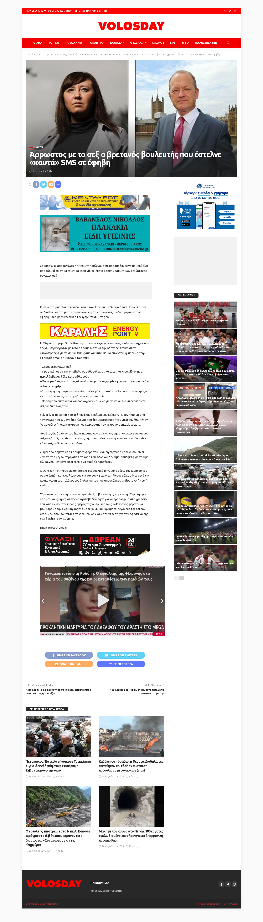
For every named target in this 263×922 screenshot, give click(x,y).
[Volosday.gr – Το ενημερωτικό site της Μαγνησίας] (54, 883)
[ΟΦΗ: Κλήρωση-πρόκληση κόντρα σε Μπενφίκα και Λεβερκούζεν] (205, 531)
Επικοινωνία (230, 903)
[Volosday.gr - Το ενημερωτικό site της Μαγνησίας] (131, 26)
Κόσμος (38, 147)
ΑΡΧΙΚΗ (38, 42)
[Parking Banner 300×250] (206, 204)
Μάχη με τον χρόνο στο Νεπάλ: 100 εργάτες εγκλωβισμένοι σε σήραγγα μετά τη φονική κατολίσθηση (131, 835)
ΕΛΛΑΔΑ (116, 42)
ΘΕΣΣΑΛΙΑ (137, 42)
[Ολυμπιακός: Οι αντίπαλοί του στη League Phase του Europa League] (205, 558)
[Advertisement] (96, 290)
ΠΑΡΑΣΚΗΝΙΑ (73, 42)
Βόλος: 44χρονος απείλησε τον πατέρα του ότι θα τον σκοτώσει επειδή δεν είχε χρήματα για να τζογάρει (205, 374)
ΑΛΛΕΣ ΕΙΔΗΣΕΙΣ (206, 42)
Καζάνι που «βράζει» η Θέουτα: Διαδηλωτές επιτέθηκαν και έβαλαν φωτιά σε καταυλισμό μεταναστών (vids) (131, 765)
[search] (228, 43)
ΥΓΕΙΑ (185, 42)
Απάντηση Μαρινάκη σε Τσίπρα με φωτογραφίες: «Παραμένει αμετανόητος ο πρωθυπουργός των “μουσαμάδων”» (205, 401)
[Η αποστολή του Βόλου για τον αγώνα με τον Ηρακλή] (205, 315)
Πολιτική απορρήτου (208, 903)
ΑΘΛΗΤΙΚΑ (97, 42)
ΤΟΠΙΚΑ (53, 42)
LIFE (173, 42)
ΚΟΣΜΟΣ (158, 42)
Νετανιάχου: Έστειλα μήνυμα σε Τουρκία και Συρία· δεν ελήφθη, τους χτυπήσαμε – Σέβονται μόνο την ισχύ (58, 765)
